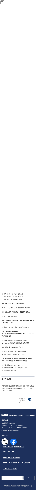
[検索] (29, 478)
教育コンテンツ (8, 446)
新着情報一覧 (15, 463)
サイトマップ (7, 468)
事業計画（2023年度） (22, 401)
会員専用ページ (19, 446)
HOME (14, 468)
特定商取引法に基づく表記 (11, 457)
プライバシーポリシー (10, 452)
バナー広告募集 (25, 463)
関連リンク (6, 463)
